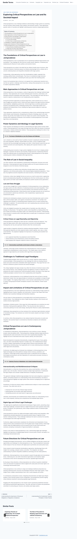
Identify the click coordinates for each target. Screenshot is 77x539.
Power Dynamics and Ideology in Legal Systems (15, 36)
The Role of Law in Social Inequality (13, 38)
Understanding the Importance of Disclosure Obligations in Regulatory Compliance (12, 496)
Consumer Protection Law (22, 2)
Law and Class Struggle (11, 39)
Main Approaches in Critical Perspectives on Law (16, 35)
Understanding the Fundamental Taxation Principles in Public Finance (42, 496)
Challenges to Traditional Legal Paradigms (14, 42)
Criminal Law (55, 2)
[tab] (24, 522)
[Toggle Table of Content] (32, 32)
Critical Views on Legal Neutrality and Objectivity (16, 40)
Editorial (6, 20)
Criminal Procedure (64, 2)
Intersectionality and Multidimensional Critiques (16, 47)
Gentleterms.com (43, 535)
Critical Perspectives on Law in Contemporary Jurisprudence (18, 45)
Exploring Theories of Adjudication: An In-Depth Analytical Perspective (12, 513)
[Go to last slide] (5, 515)
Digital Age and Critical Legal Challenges (15, 48)
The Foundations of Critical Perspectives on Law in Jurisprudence (19, 33)
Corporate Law (47, 2)
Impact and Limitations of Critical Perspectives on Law (17, 44)
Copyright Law (38, 2)
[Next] (48, 515)
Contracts (32, 2)
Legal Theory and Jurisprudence (10, 12)
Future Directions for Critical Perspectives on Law (16, 50)
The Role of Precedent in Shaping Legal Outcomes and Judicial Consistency (38, 513)
